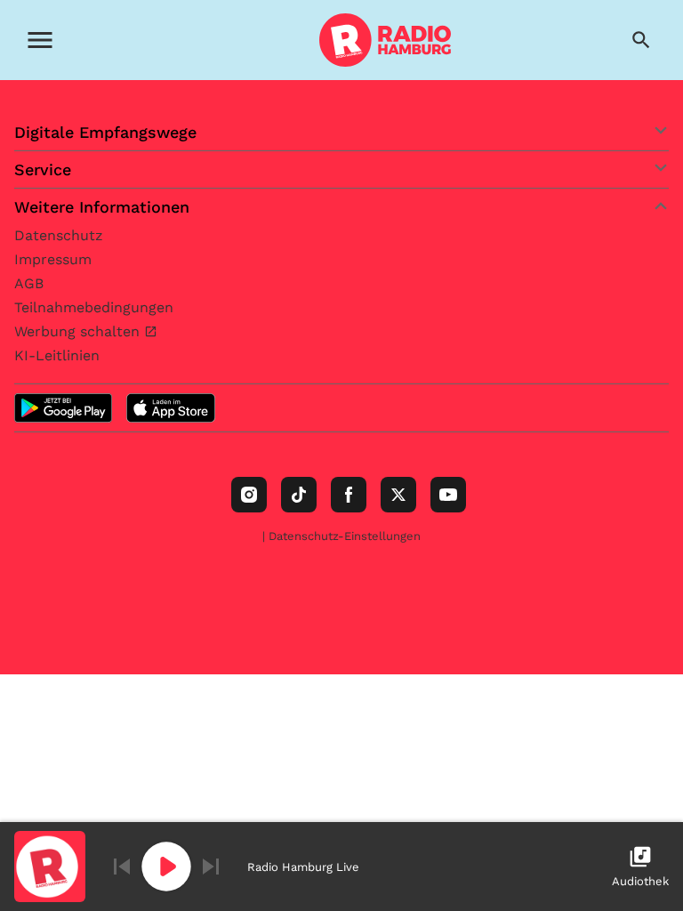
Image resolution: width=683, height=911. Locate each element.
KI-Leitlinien (57, 355)
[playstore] (63, 408)
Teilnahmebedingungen (93, 307)
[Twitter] (398, 494)
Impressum (53, 259)
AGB (29, 283)
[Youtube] (448, 494)
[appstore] (170, 408)
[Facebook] (348, 494)
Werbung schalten (79, 331)
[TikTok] (299, 494)
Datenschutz (58, 235)
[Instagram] (249, 494)
